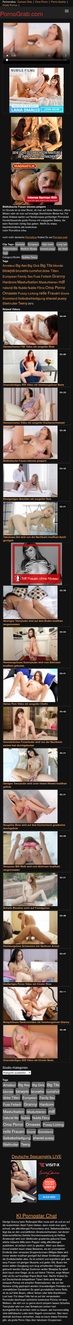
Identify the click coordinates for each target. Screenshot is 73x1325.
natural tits (10, 287)
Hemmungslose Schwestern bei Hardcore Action (31, 946)
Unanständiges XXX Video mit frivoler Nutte (28, 1060)
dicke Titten (50, 270)
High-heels (47, 244)
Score (65, 293)
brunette (20, 244)
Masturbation (10, 248)
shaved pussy (47, 248)
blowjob (9, 270)
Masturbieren (48, 282)
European (33, 244)
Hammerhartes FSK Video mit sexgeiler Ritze (28, 346)
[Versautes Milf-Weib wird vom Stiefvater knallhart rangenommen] (36, 848)
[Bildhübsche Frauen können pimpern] (36, 442)
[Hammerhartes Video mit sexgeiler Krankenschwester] (36, 404)
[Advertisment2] (36, 184)
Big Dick (34, 265)
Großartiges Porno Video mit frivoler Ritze (27, 984)
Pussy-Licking (28, 293)
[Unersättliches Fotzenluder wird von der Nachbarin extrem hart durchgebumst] (36, 723)
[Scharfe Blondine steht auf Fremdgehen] (36, 889)
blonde (58, 265)
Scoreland (10, 298)
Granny (58, 276)
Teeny (22, 303)
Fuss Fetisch (42, 276)
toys (5, 253)
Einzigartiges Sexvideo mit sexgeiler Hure (27, 498)
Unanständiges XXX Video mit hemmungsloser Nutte (33, 384)
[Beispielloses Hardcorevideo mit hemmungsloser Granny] (36, 1003)
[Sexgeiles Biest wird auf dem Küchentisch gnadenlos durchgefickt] (36, 806)
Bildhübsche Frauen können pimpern (25, 460)
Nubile (22, 287)
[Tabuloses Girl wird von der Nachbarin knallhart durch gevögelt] (36, 518)
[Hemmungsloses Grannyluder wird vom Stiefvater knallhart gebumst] (36, 644)
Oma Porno (41, 1)
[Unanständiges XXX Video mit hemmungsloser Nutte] (36, 366)
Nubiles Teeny (29, 257)
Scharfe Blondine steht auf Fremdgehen (26, 908)
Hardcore (10, 281)
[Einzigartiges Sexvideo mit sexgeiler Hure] (36, 480)
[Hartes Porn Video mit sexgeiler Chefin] (36, 685)
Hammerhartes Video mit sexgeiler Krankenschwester (34, 422)
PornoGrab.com (21, 13)
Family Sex (25, 276)
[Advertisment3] (36, 564)
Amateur (9, 265)
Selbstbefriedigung (31, 298)
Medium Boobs (29, 248)
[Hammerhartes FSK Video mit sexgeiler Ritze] (36, 328)
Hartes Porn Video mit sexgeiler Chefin (25, 703)
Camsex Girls (24, 1)
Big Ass (21, 265)
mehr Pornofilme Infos (14, 230)
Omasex (10, 293)
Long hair (62, 244)
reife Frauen (49, 293)
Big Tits (46, 265)
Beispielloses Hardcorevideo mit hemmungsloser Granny (36, 1022)
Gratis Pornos (10, 5)
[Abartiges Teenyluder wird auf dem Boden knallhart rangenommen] (36, 602)
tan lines (62, 248)
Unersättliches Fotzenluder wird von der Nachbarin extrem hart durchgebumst (32, 743)
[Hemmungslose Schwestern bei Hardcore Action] (36, 927)
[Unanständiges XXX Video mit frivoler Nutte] (36, 1041)
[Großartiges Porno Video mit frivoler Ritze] (36, 965)
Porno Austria (58, 1)
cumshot (35, 270)
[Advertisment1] (36, 138)
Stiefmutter (10, 303)
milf (62, 282)
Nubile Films (36, 287)
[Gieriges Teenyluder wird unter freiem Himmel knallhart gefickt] (36, 765)
